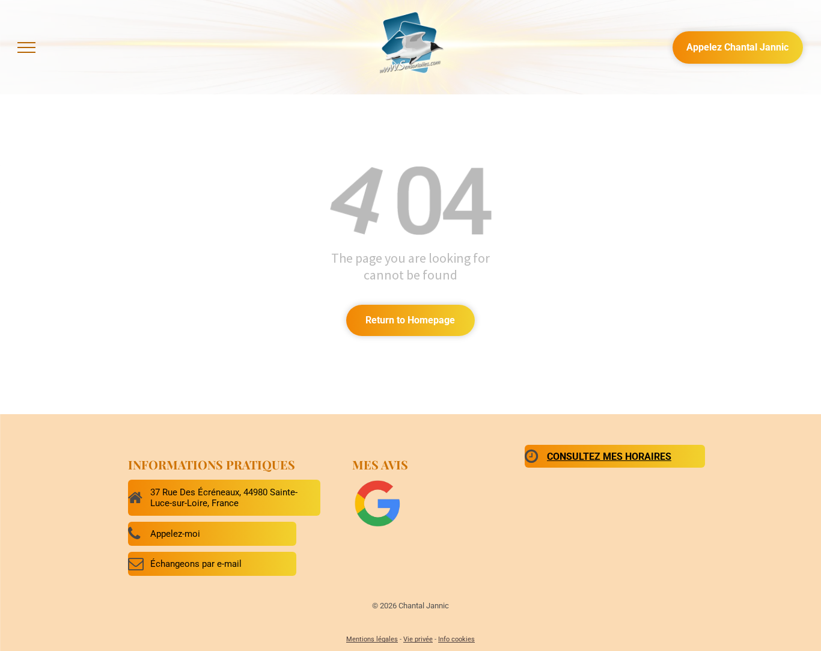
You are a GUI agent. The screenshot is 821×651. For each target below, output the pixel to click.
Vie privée (418, 639)
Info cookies (456, 639)
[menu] (26, 47)
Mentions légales (372, 639)
